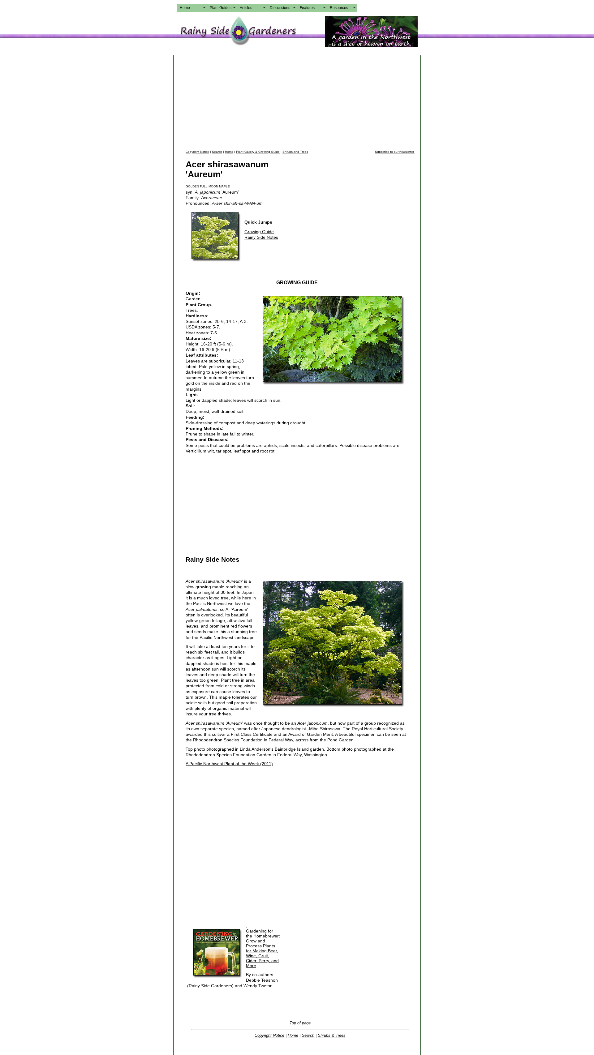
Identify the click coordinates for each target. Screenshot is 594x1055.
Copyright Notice (197, 151)
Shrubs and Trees (295, 151)
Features (307, 8)
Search (217, 151)
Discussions (280, 8)
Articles (246, 8)
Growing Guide (259, 231)
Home (185, 8)
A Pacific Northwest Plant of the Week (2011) (229, 763)
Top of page (300, 1023)
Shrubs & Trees (332, 1035)
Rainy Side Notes (261, 237)
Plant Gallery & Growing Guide (258, 151)
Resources (339, 8)
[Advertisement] (300, 101)
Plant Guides (220, 8)
